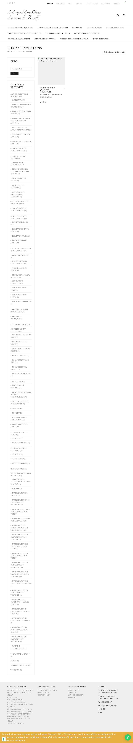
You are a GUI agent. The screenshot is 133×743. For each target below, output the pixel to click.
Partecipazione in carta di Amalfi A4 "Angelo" (19, 537)
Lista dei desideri (75, 695)
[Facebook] (7, 3)
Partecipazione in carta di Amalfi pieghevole (19, 565)
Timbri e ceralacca (101, 39)
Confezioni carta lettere (19, 39)
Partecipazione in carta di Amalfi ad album (19, 546)
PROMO (13, 661)
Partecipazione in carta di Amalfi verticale (19, 593)
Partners (72, 697)
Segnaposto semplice (21, 302)
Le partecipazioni (19, 443)
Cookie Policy (44, 695)
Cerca (14, 73)
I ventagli (16, 408)
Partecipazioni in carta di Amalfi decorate (18, 639)
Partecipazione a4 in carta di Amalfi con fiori (20, 511)
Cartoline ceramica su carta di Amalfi (24, 33)
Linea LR (15, 489)
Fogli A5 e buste (19, 355)
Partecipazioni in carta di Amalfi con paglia (19, 630)
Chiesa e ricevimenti (115, 28)
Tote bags (14, 670)
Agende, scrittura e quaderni (20, 28)
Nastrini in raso (17, 469)
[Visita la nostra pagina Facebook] (99, 712)
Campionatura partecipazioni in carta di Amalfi (20, 481)
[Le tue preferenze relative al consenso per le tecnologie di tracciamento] (4, 739)
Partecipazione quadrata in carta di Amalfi (19, 602)
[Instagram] (9, 3)
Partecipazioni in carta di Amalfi (74, 39)
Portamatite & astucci (20, 654)
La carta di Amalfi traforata (86, 33)
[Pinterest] (12, 3)
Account (116, 4)
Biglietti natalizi (19, 236)
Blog (70, 4)
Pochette (16, 413)
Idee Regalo (77, 28)
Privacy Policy (44, 693)
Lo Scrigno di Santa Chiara (24, 15)
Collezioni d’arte (94, 28)
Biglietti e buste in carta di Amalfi (53, 28)
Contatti (79, 4)
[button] (64, 88)
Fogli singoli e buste (21, 374)
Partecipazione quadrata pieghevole (47, 90)
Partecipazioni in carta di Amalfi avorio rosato (20, 611)
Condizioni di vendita (47, 690)
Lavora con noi (92, 4)
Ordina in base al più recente (114, 52)
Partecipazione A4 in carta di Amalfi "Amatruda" (20, 502)
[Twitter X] (14, 3)
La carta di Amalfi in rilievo (58, 33)
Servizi (50, 4)
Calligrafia (17, 100)
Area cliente (74, 690)
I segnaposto (18, 459)
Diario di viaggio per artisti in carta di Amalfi (20, 120)
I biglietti (16, 438)
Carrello (72, 693)
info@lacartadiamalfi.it (109, 706)
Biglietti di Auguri (20, 222)
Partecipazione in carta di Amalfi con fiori (19, 555)
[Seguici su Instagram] (101, 712)
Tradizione (60, 4)
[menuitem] (125, 1)
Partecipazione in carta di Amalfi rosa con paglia (19, 574)
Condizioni (105, 4)
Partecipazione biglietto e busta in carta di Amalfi (19, 528)
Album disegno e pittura (44, 39)
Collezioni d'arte (18, 324)
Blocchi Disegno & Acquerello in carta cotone (19, 171)
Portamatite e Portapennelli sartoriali (17, 194)
